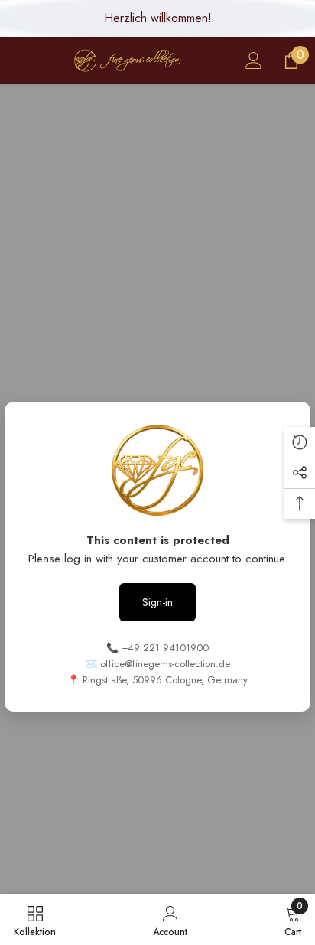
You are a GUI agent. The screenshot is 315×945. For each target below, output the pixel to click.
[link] (170, 920)
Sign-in (157, 602)
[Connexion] (253, 60)
